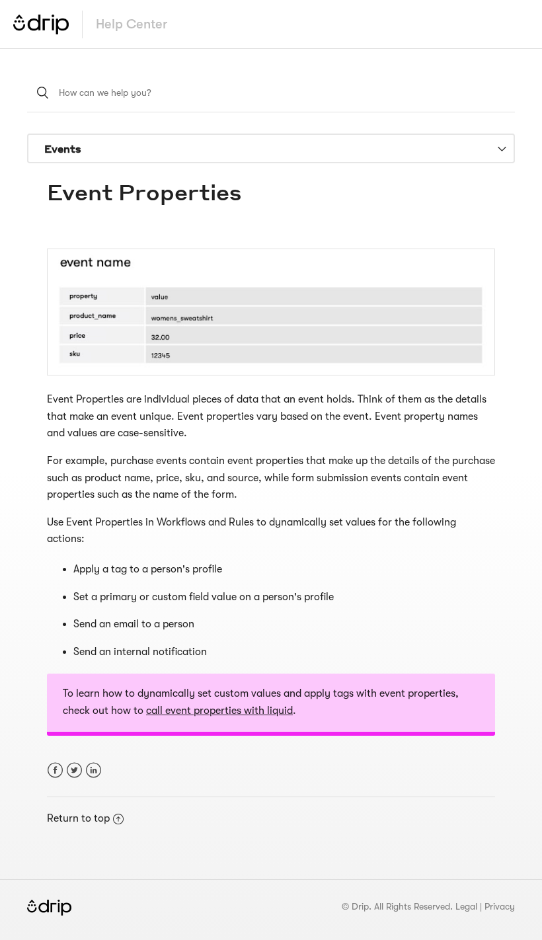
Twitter (74, 770)
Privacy (499, 906)
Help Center (131, 24)
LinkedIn (93, 770)
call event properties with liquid (219, 711)
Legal (466, 906)
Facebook (55, 770)
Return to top (78, 818)
